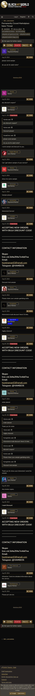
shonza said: (7, 446)
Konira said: (7, 454)
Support (4, 680)
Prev (10, 45)
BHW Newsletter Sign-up (9, 677)
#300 (30, 591)
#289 (30, 279)
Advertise (4, 674)
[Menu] (2, 17)
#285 (30, 175)
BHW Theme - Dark (9, 667)
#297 (30, 502)
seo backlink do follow (8, 31)
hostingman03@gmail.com (14, 262)
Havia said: (6, 430)
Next (24, 45)
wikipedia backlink (25, 34)
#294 (30, 399)
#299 (30, 573)
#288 (30, 224)
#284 (30, 159)
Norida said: (7, 120)
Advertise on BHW (17, 77)
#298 (30, 518)
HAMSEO (7, 29)
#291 (30, 311)
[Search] (33, 17)
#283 (30, 115)
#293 (30, 344)
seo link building (20, 31)
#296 (30, 486)
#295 (30, 415)
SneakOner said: (8, 135)
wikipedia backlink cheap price (10, 37)
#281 (30, 57)
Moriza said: (7, 419)
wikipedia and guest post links (10, 34)
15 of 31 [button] (17, 45)
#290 (30, 295)
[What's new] (29, 17)
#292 (30, 328)
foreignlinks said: (8, 438)
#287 (30, 208)
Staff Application (6, 671)
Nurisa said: (6, 127)
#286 (30, 192)
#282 (30, 99)
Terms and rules (6, 682)
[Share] (27, 57)
